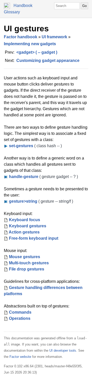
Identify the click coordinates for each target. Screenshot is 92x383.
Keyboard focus (24, 220)
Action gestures (24, 232)
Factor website (20, 357)
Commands (20, 312)
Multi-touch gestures (29, 263)
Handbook (23, 5)
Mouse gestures (24, 257)
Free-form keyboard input (33, 238)
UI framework (54, 37)
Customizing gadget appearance (47, 60)
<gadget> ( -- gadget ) (36, 52)
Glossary (12, 12)
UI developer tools (62, 350)
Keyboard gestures (27, 226)
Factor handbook (20, 37)
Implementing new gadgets (30, 44)
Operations (19, 318)
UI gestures (26, 28)
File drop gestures (26, 269)
